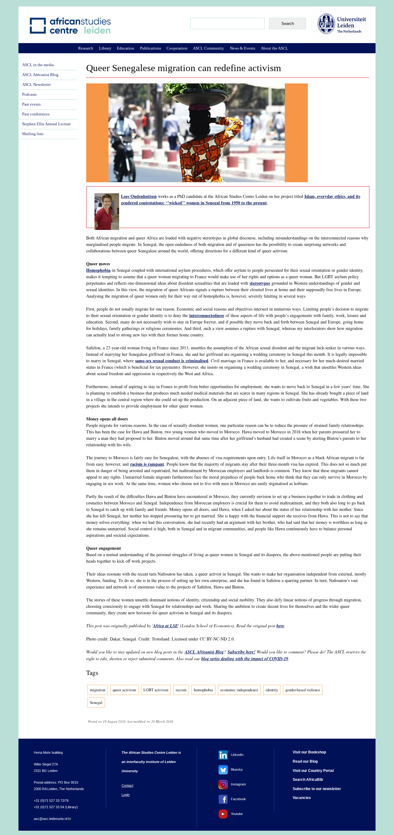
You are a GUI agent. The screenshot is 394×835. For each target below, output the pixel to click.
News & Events (242, 48)
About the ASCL (274, 48)
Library (105, 48)
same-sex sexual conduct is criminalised (171, 360)
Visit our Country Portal (313, 771)
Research (85, 48)
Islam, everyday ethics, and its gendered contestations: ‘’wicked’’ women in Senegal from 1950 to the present (240, 199)
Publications (150, 48)
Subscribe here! (241, 652)
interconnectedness (206, 315)
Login (126, 795)
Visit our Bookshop (309, 752)
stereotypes (260, 283)
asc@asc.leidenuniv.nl (52, 819)
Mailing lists (32, 134)
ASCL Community (208, 48)
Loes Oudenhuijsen (139, 196)
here (280, 626)
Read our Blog (305, 761)
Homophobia (98, 270)
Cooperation (177, 48)
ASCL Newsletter (36, 84)
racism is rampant (147, 464)
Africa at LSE (165, 626)
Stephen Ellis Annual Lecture (46, 124)
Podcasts (29, 94)
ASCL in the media (38, 65)
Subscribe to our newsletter (317, 789)
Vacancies (302, 798)
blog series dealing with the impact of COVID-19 (244, 659)
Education (125, 48)
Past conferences (36, 114)
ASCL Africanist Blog (204, 652)
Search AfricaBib (308, 779)
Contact (127, 785)
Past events (31, 104)
